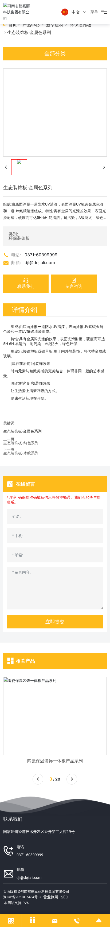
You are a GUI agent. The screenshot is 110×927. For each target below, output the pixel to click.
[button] (38, 779)
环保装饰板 (80, 25)
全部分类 (55, 53)
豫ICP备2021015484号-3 (22, 897)
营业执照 (50, 897)
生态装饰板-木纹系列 (20, 453)
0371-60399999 (41, 254)
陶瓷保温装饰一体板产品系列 (55, 760)
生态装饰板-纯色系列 (20, 443)
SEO (64, 897)
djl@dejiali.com (40, 262)
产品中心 (31, 25)
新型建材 (54, 25)
